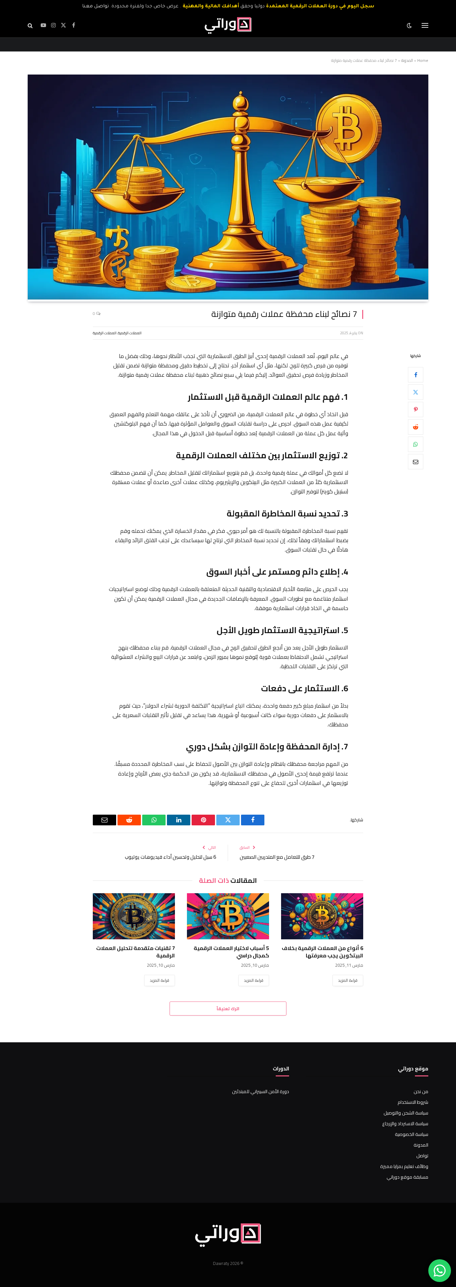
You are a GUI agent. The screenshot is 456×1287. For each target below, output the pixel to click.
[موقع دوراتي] (228, 25)
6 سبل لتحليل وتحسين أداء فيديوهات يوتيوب (170, 857)
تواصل (422, 1155)
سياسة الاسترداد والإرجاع (405, 1123)
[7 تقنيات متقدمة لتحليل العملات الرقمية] (134, 916)
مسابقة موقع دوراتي (407, 1177)
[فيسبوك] (415, 374)
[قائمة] (425, 25)
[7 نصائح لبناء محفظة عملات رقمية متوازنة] (228, 298)
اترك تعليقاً (228, 1009)
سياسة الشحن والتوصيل (406, 1112)
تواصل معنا (95, 6)
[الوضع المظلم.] (410, 25)
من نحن (421, 1091)
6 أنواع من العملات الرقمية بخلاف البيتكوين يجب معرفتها (322, 952)
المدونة (407, 60)
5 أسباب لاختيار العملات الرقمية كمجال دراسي (231, 952)
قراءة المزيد (348, 980)
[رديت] (415, 426)
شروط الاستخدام (413, 1102)
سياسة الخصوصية (411, 1134)
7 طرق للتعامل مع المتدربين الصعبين (277, 857)
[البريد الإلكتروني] (415, 461)
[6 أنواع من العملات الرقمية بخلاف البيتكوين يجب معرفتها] (322, 916)
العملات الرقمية (130, 333)
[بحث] (31, 25)
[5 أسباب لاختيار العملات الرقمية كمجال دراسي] (228, 916)
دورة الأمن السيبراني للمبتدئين (260, 1091)
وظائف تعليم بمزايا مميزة (404, 1166)
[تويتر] (415, 391)
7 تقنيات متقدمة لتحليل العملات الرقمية (135, 952)
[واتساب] (415, 444)
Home (422, 60)
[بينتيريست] (415, 409)
